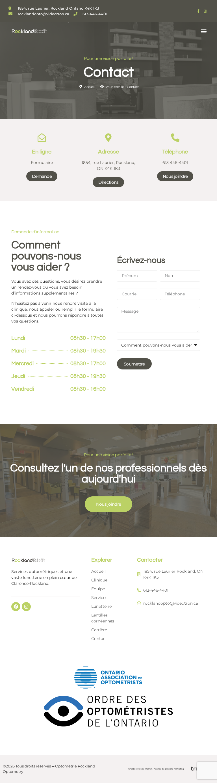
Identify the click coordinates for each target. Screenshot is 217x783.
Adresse (108, 152)
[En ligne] (42, 137)
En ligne (41, 152)
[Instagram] (205, 11)
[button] (204, 31)
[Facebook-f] (198, 11)
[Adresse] (108, 137)
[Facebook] (15, 606)
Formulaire (42, 162)
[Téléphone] (175, 137)
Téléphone (175, 152)
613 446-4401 (175, 162)
